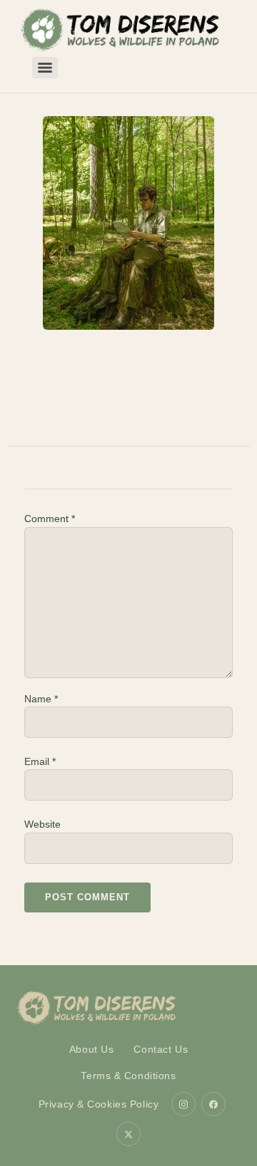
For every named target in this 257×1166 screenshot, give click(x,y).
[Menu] (45, 67)
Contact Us (160, 1049)
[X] (128, 1134)
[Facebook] (213, 1104)
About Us (91, 1049)
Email (40, 761)
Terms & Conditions (128, 1075)
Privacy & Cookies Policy (99, 1104)
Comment (49, 519)
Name (41, 699)
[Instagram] (183, 1104)
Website (42, 824)
